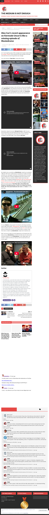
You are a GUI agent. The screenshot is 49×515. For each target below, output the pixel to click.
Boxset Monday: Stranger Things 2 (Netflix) (26, 335)
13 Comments (42, 74)
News (2, 19)
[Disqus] (16, 357)
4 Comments (42, 63)
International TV (5, 22)
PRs (21, 1)
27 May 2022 (37, 74)
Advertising (17, 1)
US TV (31, 19)
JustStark (9, 430)
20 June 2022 (37, 63)
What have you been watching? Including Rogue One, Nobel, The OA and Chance (5, 336)
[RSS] (48, 1)
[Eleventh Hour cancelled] (44, 125)
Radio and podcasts (25, 44)
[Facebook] (38, 1)
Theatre (18, 19)
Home (2, 1)
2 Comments (42, 85)
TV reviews (25, 19)
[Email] (14, 300)
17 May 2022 (37, 85)
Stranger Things (8, 308)
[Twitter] (40, 1)
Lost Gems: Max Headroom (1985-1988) (10, 442)
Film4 (24, 227)
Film (12, 19)
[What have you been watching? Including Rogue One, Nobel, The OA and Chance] (6, 328)
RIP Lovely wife (6, 420)
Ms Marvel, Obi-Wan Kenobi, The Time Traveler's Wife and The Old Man (40, 59)
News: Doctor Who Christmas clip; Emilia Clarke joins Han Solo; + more (16, 335)
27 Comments (42, 41)
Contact (2, 3)
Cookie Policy (25, 513)
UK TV (36, 19)
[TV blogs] (24, 504)
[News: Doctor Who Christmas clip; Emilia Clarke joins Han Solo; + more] (16, 328)
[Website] (12, 300)
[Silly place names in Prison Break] (36, 118)
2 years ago (11, 420)
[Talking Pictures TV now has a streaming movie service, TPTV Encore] (44, 110)
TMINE (8, 422)
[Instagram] (43, 1)
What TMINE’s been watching (38, 29)
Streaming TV (15, 22)
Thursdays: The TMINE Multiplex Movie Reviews (7, 497)
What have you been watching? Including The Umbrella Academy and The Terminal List (18, 450)
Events (6, 19)
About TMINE (7, 1)
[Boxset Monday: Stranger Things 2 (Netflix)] (27, 328)
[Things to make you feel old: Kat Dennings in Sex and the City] (44, 95)
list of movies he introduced (9, 182)
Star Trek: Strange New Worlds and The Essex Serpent (39, 81)
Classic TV (23, 22)
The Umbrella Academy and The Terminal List (40, 37)
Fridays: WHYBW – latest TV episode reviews (8, 500)
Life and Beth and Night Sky (40, 70)
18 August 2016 (5, 44)
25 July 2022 (37, 41)
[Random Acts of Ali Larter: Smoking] (36, 95)
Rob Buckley (12, 44)
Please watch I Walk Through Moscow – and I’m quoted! (40, 48)
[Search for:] (41, 24)
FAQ (12, 1)
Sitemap (25, 1)
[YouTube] (45, 1)
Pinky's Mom (10, 436)
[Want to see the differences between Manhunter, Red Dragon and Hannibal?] (36, 125)
